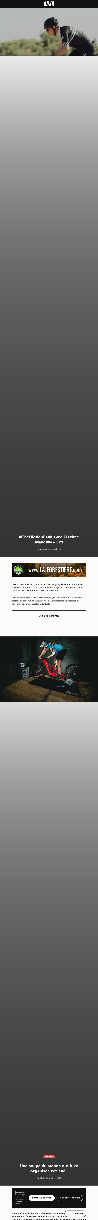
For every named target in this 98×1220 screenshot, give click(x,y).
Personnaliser (70, 1198)
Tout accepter (42, 1198)
